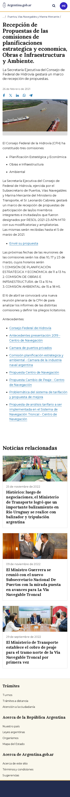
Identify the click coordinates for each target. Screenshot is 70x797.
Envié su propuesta (23, 243)
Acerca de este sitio (15, 763)
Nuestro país (11, 726)
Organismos (10, 738)
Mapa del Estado (14, 744)
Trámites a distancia (15, 701)
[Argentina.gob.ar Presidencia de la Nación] (17, 5)
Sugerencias (11, 775)
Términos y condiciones (18, 769)
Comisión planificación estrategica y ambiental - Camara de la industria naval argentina (36, 360)
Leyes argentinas (14, 732)
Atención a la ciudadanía (19, 707)
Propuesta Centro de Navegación (34, 372)
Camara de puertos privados (30, 348)
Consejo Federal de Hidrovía (30, 328)
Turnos (7, 695)
